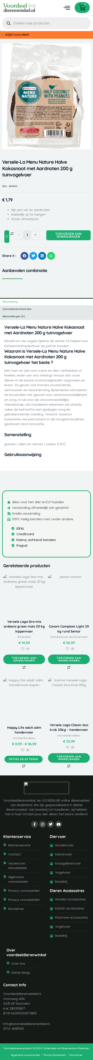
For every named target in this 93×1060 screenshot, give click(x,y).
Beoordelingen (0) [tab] (14, 316)
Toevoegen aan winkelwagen (68, 235)
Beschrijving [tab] (10, 301)
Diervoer (58, 836)
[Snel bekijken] (27, 649)
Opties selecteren (23, 759)
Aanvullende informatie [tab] (17, 309)
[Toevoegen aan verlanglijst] (6, 236)
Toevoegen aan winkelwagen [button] (24, 659)
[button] (67, 8)
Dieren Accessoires (67, 890)
